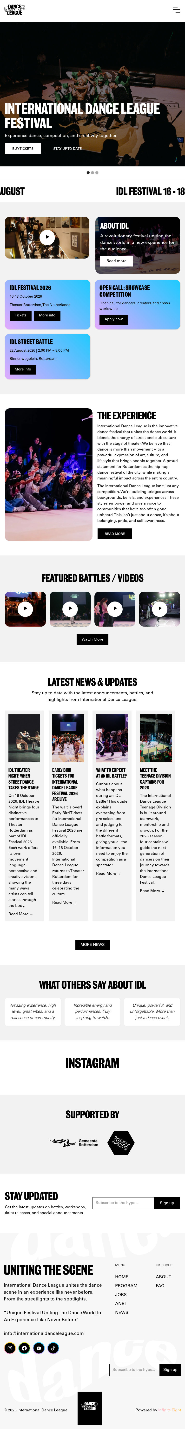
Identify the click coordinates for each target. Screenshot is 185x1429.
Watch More (92, 640)
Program (126, 1286)
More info (47, 315)
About (163, 1277)
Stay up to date (58, 149)
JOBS (121, 1295)
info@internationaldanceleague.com (44, 1334)
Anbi (120, 1304)
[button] (176, 10)
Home (121, 1277)
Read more (116, 261)
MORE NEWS (92, 945)
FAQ (160, 1286)
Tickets (20, 315)
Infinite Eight (169, 1410)
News (121, 1313)
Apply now (114, 319)
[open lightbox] (47, 237)
